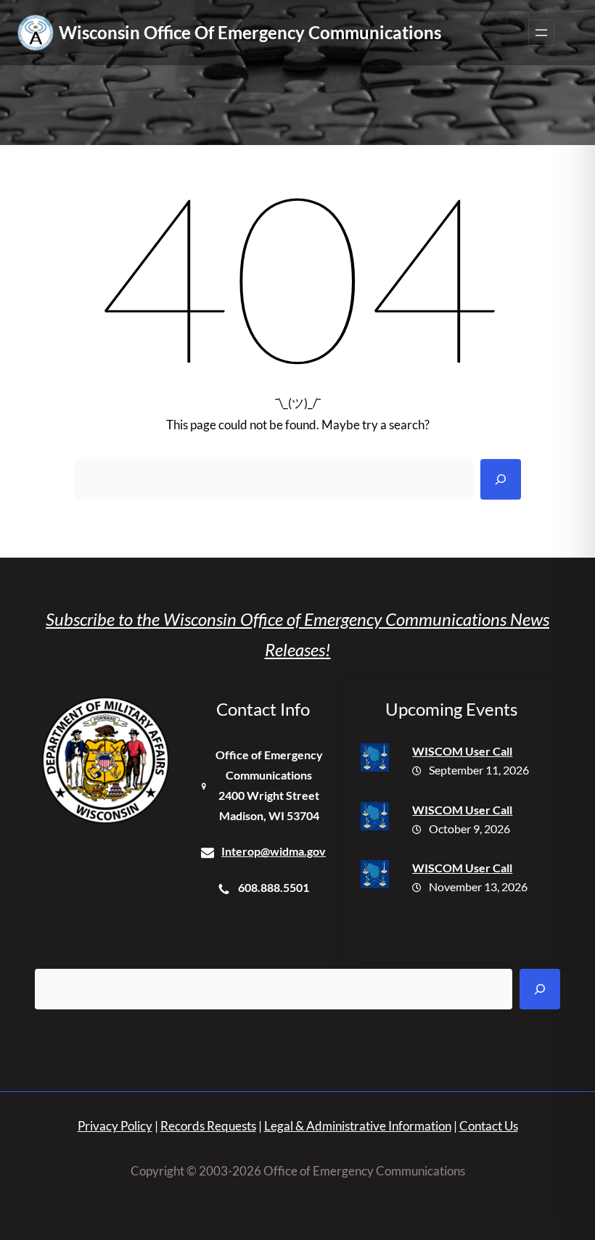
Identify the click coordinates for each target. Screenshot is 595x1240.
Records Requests (208, 1125)
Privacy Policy (115, 1125)
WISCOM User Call (462, 751)
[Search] (500, 479)
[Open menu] (541, 33)
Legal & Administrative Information (357, 1125)
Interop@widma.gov (273, 851)
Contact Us (488, 1125)
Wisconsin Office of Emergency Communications (250, 32)
